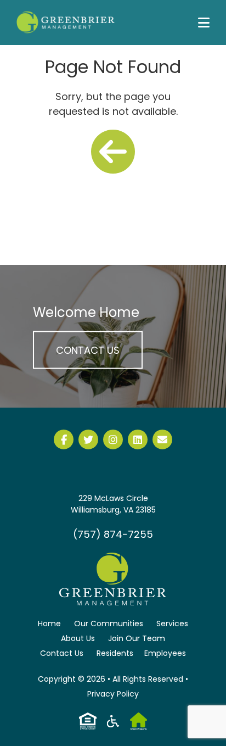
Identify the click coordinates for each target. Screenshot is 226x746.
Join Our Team (136, 638)
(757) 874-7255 (113, 534)
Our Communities (108, 623)
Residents (115, 653)
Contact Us (88, 350)
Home (49, 623)
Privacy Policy (113, 693)
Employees (165, 653)
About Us (78, 638)
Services (172, 623)
